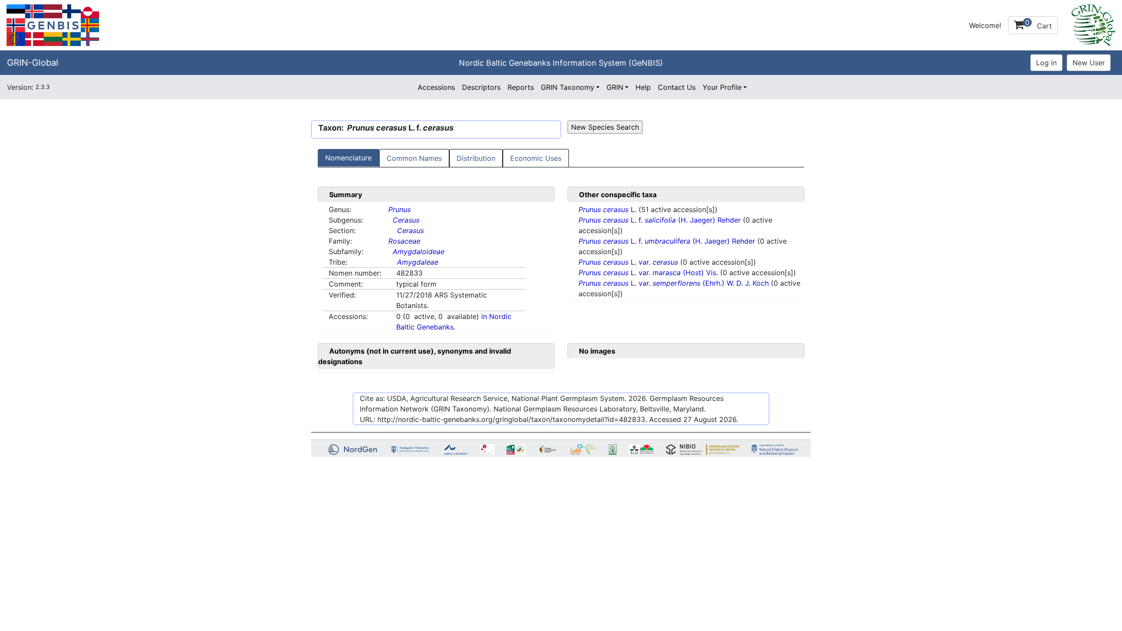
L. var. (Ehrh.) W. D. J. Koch (675, 283)
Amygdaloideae (418, 251)
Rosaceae (404, 241)
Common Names (414, 158)
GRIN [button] (615, 87)
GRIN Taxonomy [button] (567, 87)
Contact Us (677, 87)
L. (609, 209)
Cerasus (406, 220)
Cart (1038, 24)
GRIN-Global (32, 62)
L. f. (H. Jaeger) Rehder (660, 220)
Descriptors (481, 87)
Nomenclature (348, 157)
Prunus (399, 209)
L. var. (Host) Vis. (649, 272)
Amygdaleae (417, 262)
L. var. (628, 262)
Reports (521, 87)
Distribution (476, 158)
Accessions (436, 87)
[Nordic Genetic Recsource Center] (53, 24)
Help (643, 87)
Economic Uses (535, 158)
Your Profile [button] (722, 87)
